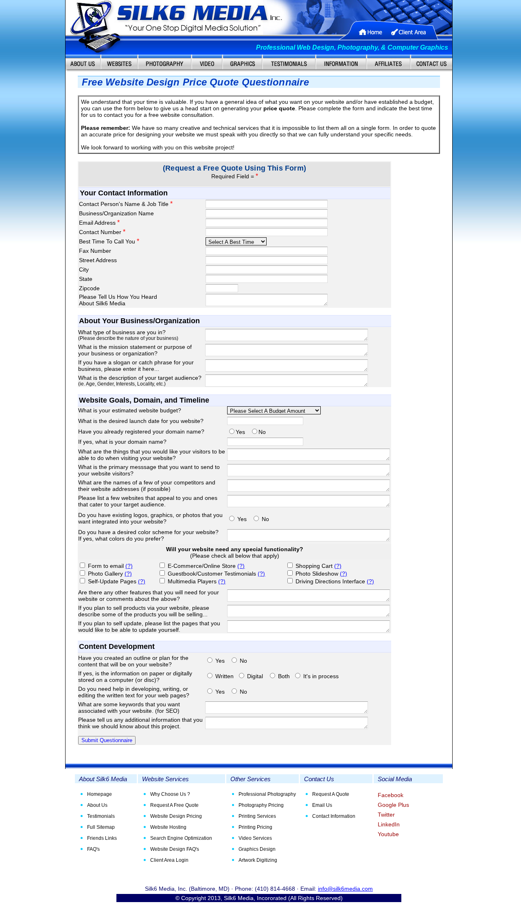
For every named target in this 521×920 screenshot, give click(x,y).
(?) (129, 566)
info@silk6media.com (345, 888)
